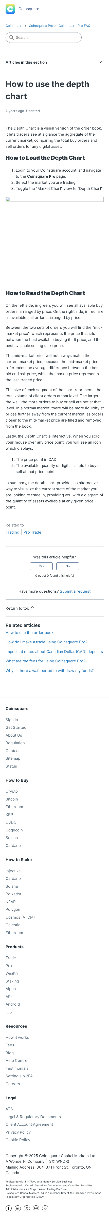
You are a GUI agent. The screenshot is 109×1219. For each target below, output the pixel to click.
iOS (9, 1012)
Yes (41, 566)
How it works (17, 1037)
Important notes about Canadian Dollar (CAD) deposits (54, 651)
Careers (13, 1083)
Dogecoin (14, 830)
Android (13, 1004)
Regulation (15, 742)
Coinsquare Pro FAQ (74, 26)
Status (11, 766)
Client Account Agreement (29, 1124)
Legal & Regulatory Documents (33, 1116)
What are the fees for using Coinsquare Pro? (45, 661)
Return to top (18, 608)
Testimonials (17, 1068)
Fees (10, 1045)
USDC (11, 822)
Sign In (12, 719)
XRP (9, 814)
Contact (13, 750)
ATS (9, 1108)
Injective (13, 870)
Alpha (11, 988)
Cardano (13, 845)
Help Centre (16, 1060)
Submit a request (75, 591)
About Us (14, 735)
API (9, 996)
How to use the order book (29, 632)
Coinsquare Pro (41, 26)
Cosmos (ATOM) (20, 917)
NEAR (11, 901)
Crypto (12, 791)
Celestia (13, 924)
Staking (12, 981)
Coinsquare (15, 26)
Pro (9, 965)
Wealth (12, 973)
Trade (11, 957)
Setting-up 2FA (19, 1076)
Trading (12, 532)
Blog (10, 1052)
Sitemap (13, 758)
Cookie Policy (18, 1139)
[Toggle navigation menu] (95, 9)
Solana (12, 837)
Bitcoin (12, 799)
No (68, 566)
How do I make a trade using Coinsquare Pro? (46, 642)
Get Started (16, 727)
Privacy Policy (18, 1132)
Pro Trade (32, 532)
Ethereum (14, 806)
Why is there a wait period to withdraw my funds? (50, 670)
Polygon (13, 909)
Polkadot (13, 893)
